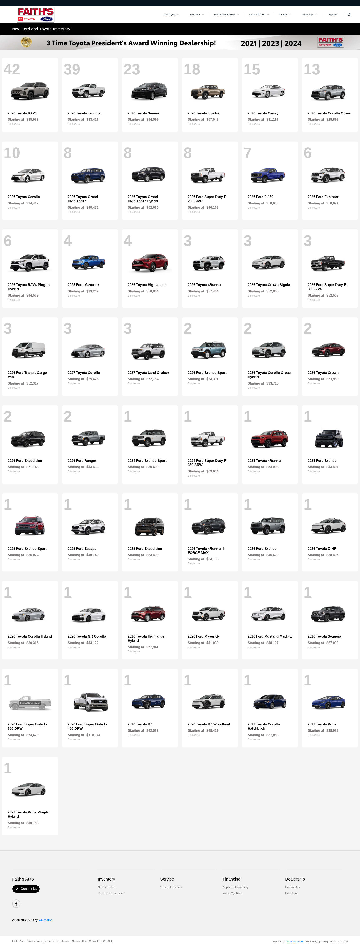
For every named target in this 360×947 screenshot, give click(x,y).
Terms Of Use (51, 941)
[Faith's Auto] (48, 14)
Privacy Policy (34, 941)
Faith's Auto (18, 941)
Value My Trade (233, 893)
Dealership (295, 879)
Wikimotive (46, 920)
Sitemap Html (79, 941)
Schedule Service (171, 887)
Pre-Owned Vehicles (111, 893)
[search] (349, 15)
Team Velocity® (295, 941)
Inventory (106, 879)
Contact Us (28, 889)
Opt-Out (107, 941)
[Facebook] (16, 903)
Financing (231, 879)
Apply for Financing (235, 887)
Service (167, 879)
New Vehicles (106, 887)
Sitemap (65, 941)
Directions (291, 893)
